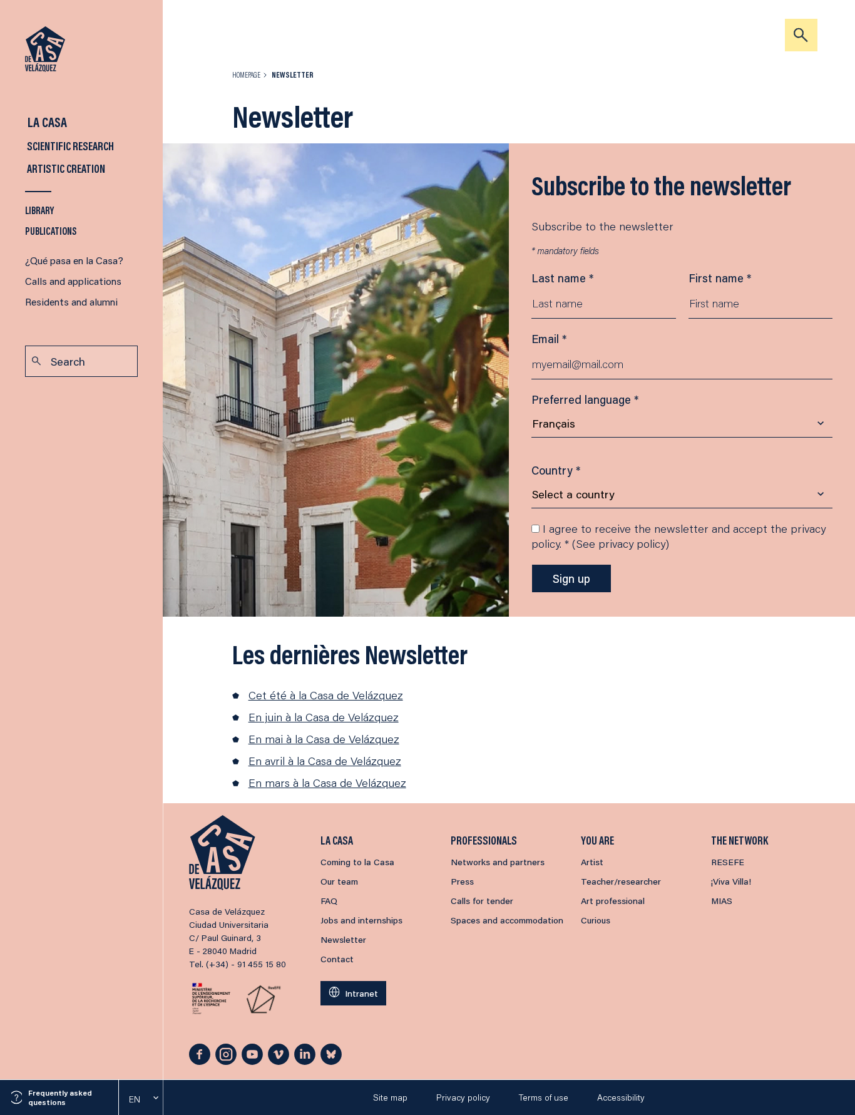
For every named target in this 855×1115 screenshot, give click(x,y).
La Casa (46, 122)
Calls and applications (73, 280)
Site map (390, 1097)
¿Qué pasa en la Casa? (74, 260)
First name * (720, 277)
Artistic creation (65, 168)
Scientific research (69, 145)
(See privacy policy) (620, 543)
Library (39, 210)
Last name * (562, 277)
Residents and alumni (71, 301)
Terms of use (543, 1097)
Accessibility (621, 1097)
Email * (548, 338)
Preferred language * (584, 399)
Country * (555, 470)
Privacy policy (463, 1097)
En (134, 1099)
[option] (141, 1099)
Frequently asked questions (60, 1097)
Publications (51, 230)
